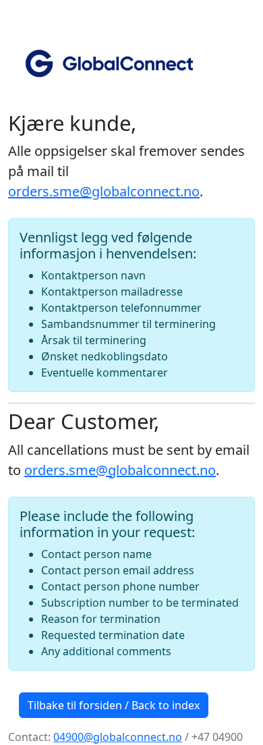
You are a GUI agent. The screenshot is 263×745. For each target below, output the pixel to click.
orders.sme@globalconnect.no (104, 191)
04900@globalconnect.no (117, 736)
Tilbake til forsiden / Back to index (114, 705)
